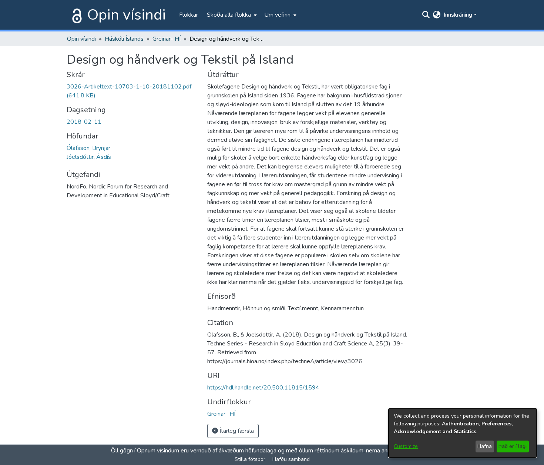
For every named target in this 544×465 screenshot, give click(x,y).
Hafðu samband (291, 459)
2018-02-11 (84, 122)
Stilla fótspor (250, 459)
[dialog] (463, 433)
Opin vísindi (126, 15)
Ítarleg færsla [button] (236, 431)
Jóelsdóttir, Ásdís (89, 157)
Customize (406, 446)
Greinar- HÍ (166, 39)
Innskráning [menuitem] (458, 15)
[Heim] (75, 15)
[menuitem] (231, 15)
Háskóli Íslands (124, 39)
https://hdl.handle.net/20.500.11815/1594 (263, 388)
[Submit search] (426, 14)
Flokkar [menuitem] (188, 15)
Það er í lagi (512, 446)
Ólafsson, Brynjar (88, 148)
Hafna (484, 446)
